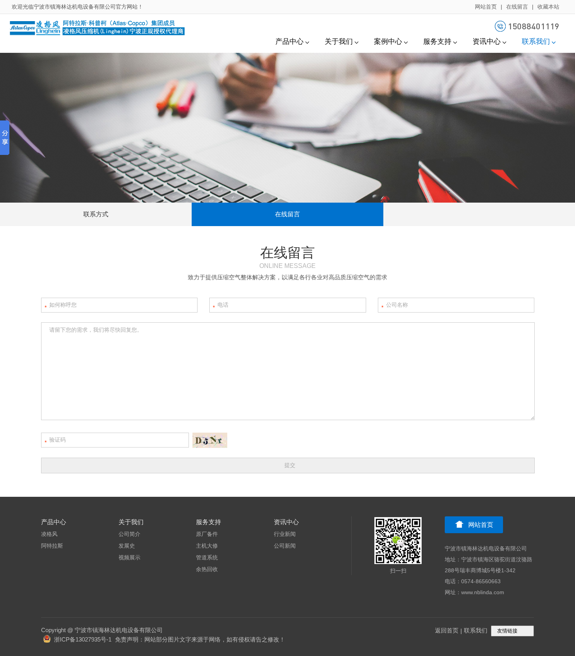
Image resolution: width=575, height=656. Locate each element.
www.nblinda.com (482, 592)
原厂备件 (207, 534)
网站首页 (486, 7)
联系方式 (95, 214)
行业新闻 (285, 534)
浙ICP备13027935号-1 (82, 639)
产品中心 (289, 41)
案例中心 (388, 41)
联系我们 (536, 41)
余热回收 (207, 569)
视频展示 (129, 557)
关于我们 (339, 41)
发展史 (127, 546)
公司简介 (129, 534)
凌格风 (49, 534)
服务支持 (437, 41)
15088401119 (533, 26)
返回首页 (446, 630)
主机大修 (207, 546)
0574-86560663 (481, 581)
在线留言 (517, 7)
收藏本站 (548, 7)
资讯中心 (487, 41)
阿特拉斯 (52, 546)
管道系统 (207, 557)
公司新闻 (285, 546)
